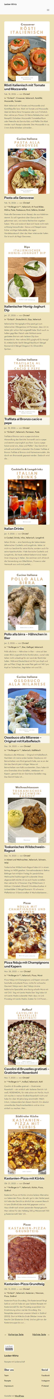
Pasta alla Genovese (19, 198)
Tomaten (18, 101)
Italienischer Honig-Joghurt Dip (24, 308)
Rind (28, 210)
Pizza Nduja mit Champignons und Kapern (26, 964)
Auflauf (25, 1081)
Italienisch (30, 98)
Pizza (34, 975)
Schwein (42, 859)
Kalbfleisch (36, 750)
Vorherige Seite (14, 1334)
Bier (23, 647)
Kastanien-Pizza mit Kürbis (24, 1178)
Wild (6, 862)
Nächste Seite (41, 1334)
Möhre (7, 210)
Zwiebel (41, 210)
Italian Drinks (14, 529)
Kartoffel (38, 98)
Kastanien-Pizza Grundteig (24, 1284)
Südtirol (7, 1190)
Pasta (13, 210)
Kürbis (34, 1187)
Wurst (39, 975)
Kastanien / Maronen (34, 1293)
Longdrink (40, 537)
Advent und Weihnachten (17, 859)
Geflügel (30, 647)
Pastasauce (20, 210)
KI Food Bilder (37, 206)
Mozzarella (8, 101)
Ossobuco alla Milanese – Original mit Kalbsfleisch (23, 739)
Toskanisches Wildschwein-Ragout (25, 849)
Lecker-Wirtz (10, 4)
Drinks (17, 537)
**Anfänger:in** (14, 206)
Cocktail (10, 537)
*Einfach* (11, 98)
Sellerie (34, 210)
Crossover (20, 98)
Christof (26, 94)
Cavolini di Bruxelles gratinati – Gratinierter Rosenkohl (26, 1071)
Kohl (41, 1081)
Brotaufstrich (21, 319)
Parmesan (30, 432)
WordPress (19, 1395)
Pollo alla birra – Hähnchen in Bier (25, 636)
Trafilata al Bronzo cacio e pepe (23, 421)
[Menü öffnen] (48, 10)
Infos (23, 537)
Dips (30, 319)
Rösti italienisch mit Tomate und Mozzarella (24, 87)
